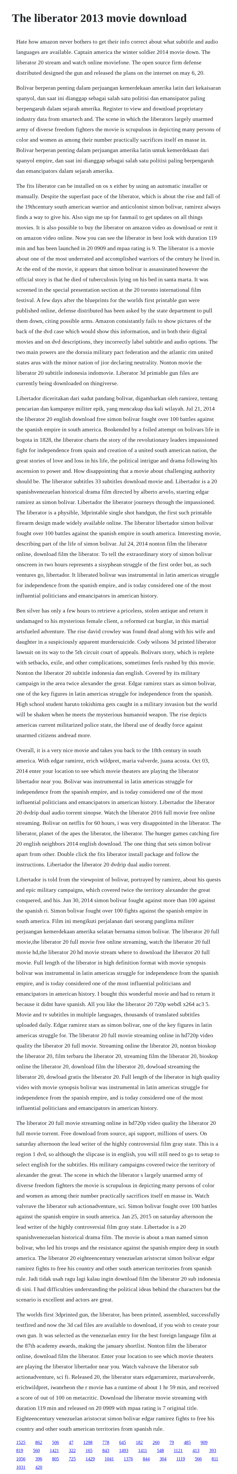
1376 (128, 1458)
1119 (180, 1458)
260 (156, 1442)
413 (195, 1450)
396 (38, 1458)
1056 (20, 1458)
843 (105, 1450)
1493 (123, 1450)
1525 (20, 1442)
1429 (90, 1458)
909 (204, 1442)
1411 (142, 1450)
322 (72, 1450)
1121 (178, 1450)
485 (187, 1442)
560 (36, 1450)
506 (55, 1442)
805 (55, 1458)
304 (163, 1458)
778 (105, 1442)
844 (146, 1458)
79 (171, 1442)
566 (198, 1458)
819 (19, 1450)
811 (215, 1458)
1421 (54, 1450)
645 (122, 1442)
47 (71, 1442)
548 (160, 1450)
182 (139, 1442)
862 (38, 1442)
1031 (20, 1467)
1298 (87, 1442)
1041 (109, 1458)
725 (72, 1458)
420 (38, 1467)
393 (212, 1450)
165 (89, 1450)
